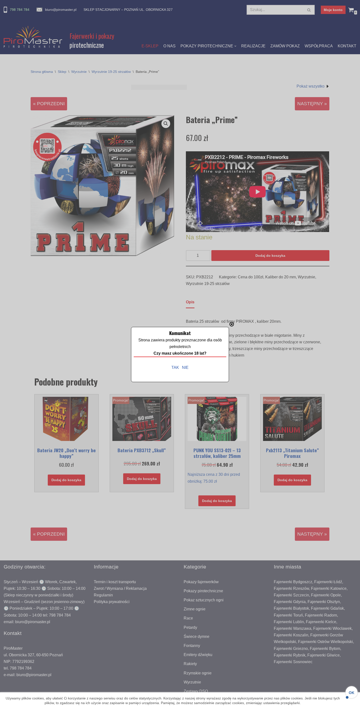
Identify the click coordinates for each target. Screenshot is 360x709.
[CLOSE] (231, 324)
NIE (185, 367)
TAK (175, 367)
